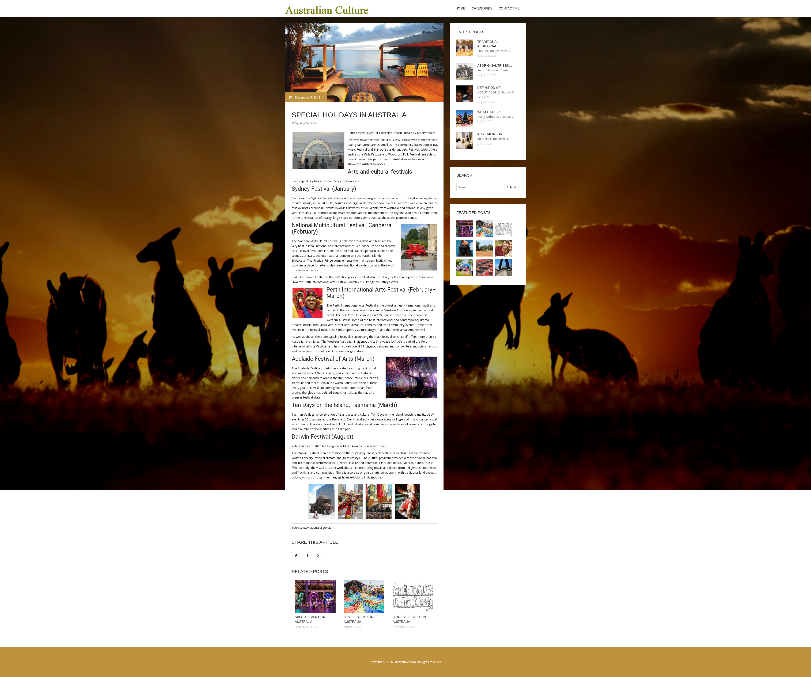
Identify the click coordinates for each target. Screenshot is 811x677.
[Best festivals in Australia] (365, 596)
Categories (482, 8)
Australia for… (491, 134)
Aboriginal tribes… (494, 65)
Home (460, 8)
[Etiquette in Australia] (503, 267)
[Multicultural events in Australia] (464, 267)
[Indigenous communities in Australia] (484, 248)
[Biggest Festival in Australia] (414, 596)
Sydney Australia (306, 123)
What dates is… (491, 112)
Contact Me (509, 8)
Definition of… (490, 87)
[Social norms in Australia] (503, 248)
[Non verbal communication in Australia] (464, 248)
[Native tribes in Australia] (484, 267)
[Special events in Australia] (316, 596)
